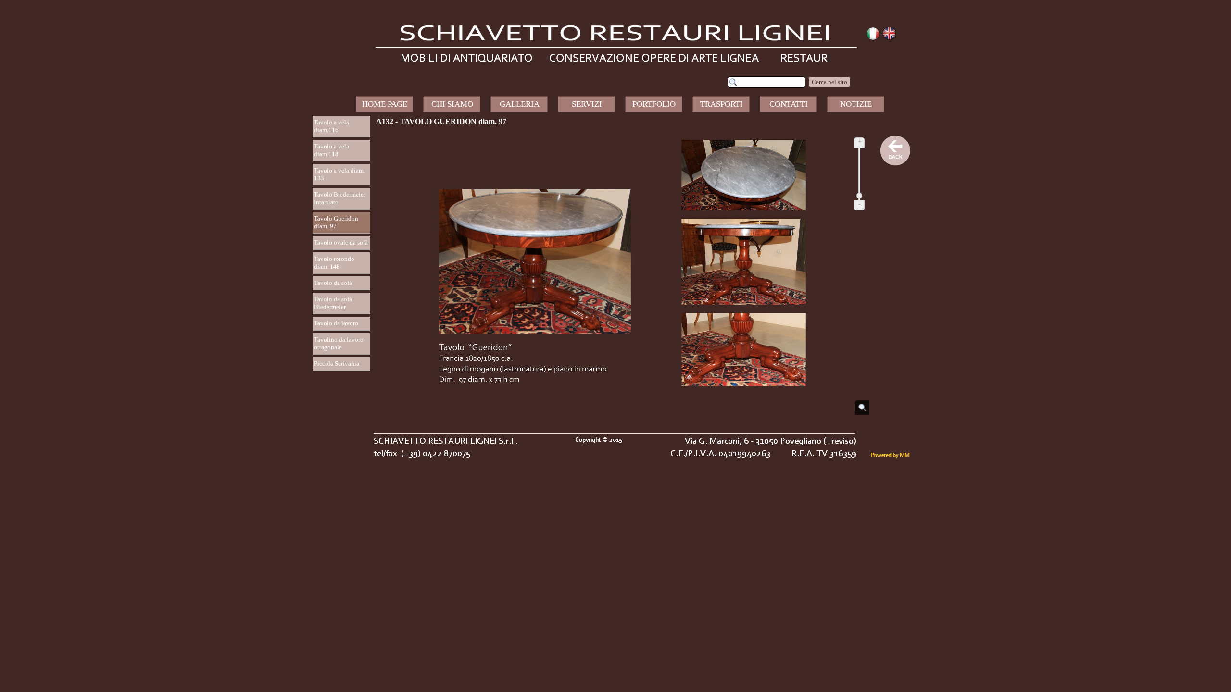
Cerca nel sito (829, 82)
